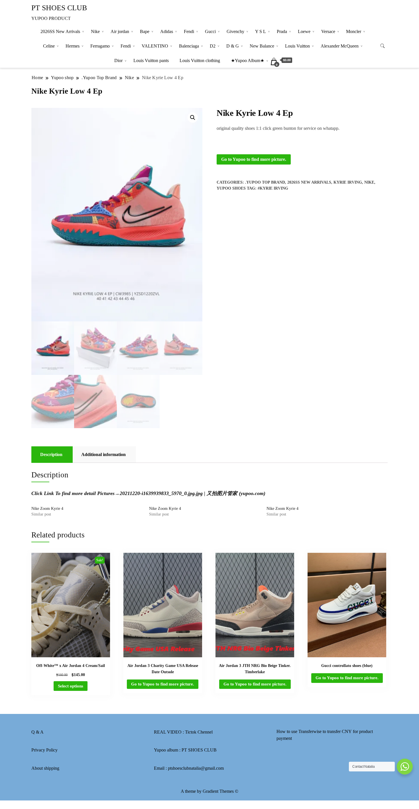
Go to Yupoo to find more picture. (253, 159)
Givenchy (235, 31)
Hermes (73, 46)
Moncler (353, 31)
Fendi (189, 31)
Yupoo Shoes (231, 188)
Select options (70, 686)
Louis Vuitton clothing (200, 60)
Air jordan (120, 31)
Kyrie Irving (347, 182)
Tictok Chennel (199, 732)
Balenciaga (189, 46)
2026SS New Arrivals (60, 31)
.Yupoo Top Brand (265, 182)
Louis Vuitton (297, 46)
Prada (282, 31)
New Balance (262, 46)
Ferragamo (100, 46)
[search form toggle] (382, 46)
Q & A (37, 732)
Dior (118, 60)
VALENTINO (155, 46)
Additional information (103, 454)
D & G (232, 46)
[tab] (51, 454)
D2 (212, 46)
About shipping (45, 768)
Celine (49, 46)
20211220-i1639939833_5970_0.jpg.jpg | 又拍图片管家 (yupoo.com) (192, 493)
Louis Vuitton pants (151, 60)
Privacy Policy (44, 750)
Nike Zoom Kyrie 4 (47, 508)
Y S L (260, 31)
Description (51, 454)
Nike (95, 31)
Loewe (304, 31)
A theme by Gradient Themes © (209, 791)
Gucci (210, 31)
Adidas (166, 31)
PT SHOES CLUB (59, 8)
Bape (144, 31)
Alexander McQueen (340, 46)
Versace (328, 31)
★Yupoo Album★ (247, 60)
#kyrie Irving (273, 188)
